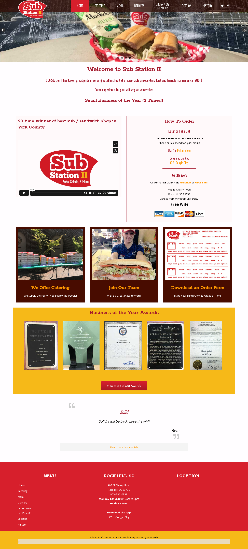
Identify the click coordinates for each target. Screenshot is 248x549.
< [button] (3, 30)
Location (22, 518)
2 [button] (122, 58)
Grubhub (185, 182)
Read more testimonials (124, 447)
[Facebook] (227, 6)
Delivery (22, 502)
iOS (172, 163)
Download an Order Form (197, 288)
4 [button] (130, 58)
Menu (21, 496)
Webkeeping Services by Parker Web (140, 537)
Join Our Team (124, 288)
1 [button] (118, 58)
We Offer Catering (50, 288)
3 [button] (126, 58)
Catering (22, 490)
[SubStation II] (32, 9)
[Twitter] (222, 6)
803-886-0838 (119, 494)
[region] (124, 31)
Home (21, 484)
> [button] (244, 30)
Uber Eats (201, 182)
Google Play (181, 163)
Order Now (24, 510)
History (22, 524)
